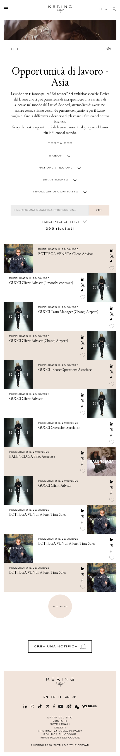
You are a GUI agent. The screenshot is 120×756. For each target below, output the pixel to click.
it (60, 697)
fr (53, 697)
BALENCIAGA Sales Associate (32, 456)
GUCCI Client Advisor (26, 399)
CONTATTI (60, 721)
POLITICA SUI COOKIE (60, 734)
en (46, 697)
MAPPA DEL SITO (60, 717)
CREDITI (60, 727)
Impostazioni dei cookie (60, 738)
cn (67, 697)
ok (99, 210)
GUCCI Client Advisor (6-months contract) (41, 283)
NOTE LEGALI (60, 724)
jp (74, 697)
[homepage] (60, 9)
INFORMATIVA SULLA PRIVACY (60, 731)
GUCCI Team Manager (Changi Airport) (68, 312)
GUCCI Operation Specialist (59, 427)
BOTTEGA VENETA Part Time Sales (37, 514)
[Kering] (60, 685)
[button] (60, 156)
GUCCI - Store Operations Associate (65, 370)
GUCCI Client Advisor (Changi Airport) (38, 341)
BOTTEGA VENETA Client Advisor (65, 254)
